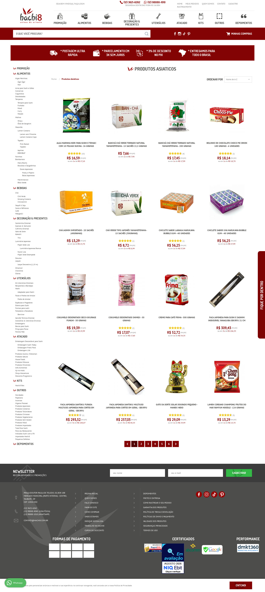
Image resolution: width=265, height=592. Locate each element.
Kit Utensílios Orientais (24, 283)
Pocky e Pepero (28, 173)
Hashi (17, 288)
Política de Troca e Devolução (158, 512)
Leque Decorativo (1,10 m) (28, 264)
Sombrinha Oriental (23, 223)
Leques (18, 261)
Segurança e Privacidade (155, 526)
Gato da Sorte (20, 231)
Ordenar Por (215, 79)
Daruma (18, 258)
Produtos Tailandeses (23, 411)
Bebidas (107, 23)
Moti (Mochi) (22, 163)
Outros (219, 23)
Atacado (182, 23)
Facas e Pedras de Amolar (25, 295)
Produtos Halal (21, 422)
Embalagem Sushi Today (27, 345)
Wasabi (20, 114)
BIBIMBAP (21, 153)
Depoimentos (243, 23)
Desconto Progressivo (23, 376)
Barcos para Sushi (22, 326)
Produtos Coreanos (22, 409)
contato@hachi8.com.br (36, 520)
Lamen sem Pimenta (28, 134)
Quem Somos (208, 3)
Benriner (21, 314)
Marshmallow (23, 180)
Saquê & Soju (20, 205)
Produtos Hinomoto (22, 365)
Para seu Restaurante (23, 431)
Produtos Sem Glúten (23, 420)
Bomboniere (20, 159)
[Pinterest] (188, 33)
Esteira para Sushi (22, 305)
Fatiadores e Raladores (24, 311)
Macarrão (18, 127)
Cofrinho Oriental (22, 229)
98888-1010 (156, 2)
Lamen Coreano (24, 130)
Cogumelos (19, 94)
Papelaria (19, 398)
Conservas (19, 91)
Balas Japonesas (28, 175)
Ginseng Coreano (24, 199)
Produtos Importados (23, 425)
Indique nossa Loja (94, 521)
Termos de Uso (150, 530)
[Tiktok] (184, 33)
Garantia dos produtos (155, 507)
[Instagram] (179, 33)
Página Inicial (91, 493)
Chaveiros (19, 271)
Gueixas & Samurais (23, 226)
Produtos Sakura (21, 356)
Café (17, 211)
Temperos (19, 99)
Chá (16, 193)
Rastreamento (184, 7)
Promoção (60, 23)
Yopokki (23, 147)
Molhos (18, 117)
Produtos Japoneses (22, 406)
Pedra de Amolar (24, 299)
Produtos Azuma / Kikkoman (26, 354)
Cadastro (233, 3)
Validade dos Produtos (154, 521)
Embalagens (20, 323)
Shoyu (20, 121)
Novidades (19, 395)
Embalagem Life (24, 350)
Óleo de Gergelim (24, 123)
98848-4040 (31, 511)
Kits (201, 23)
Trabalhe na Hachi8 (94, 526)
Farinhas (18, 156)
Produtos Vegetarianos (24, 417)
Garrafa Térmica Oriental (25, 318)
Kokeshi (18, 234)
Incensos (18, 400)
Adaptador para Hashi (26, 292)
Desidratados (20, 96)
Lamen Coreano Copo (28, 137)
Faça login (79, 3)
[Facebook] (175, 33)
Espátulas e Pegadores (24, 302)
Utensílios (158, 23)
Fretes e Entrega (151, 498)
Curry (20, 111)
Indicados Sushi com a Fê (25, 433)
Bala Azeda (22, 182)
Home (179, 3)
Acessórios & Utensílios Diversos (28, 321)
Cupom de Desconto (94, 530)
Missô (20, 108)
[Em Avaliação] (173, 559)
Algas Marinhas (21, 78)
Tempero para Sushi (25, 103)
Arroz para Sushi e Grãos (24, 88)
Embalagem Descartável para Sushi (29, 341)
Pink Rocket (24, 144)
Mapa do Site (91, 507)
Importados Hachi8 (22, 436)
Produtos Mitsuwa (22, 362)
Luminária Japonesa (23, 241)
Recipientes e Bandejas (24, 286)
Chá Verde (21, 196)
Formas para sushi (22, 308)
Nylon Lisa (22, 252)
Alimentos (84, 23)
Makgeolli (19, 213)
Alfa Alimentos (21, 367)
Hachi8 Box (19, 385)
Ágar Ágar (21, 82)
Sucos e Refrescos (22, 208)
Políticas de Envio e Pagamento (158, 516)
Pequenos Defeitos (22, 439)
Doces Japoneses (26, 169)
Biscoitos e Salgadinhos (27, 165)
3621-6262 (132, 2)
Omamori (19, 268)
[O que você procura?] (146, 34)
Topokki (20, 140)
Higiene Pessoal (21, 403)
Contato (221, 3)
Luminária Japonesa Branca (30, 248)
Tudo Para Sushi (21, 428)
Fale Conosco (91, 502)
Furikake (21, 105)
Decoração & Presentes (132, 23)
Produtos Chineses (22, 414)
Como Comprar (92, 512)
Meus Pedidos (192, 3)
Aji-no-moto (20, 370)
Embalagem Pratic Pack (27, 347)
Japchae (21, 150)
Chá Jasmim (22, 202)
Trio (19, 238)
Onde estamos (92, 516)
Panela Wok (20, 332)
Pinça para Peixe (21, 329)
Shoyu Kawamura (22, 373)
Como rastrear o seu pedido (157, 502)
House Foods (20, 359)
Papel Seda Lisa (24, 245)
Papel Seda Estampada (26, 254)
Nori (19, 84)
